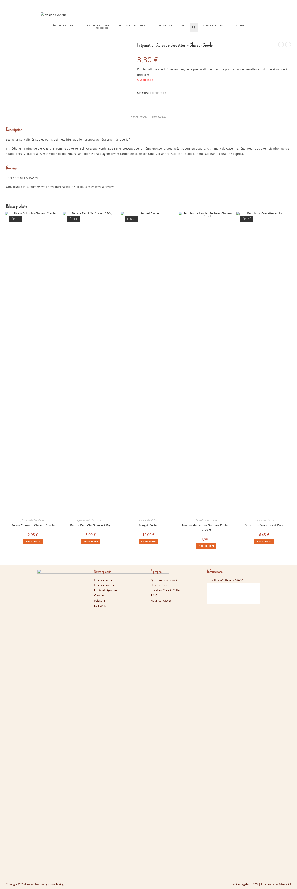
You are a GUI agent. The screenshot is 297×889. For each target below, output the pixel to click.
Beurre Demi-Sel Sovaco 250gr (91, 525)
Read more (33, 541)
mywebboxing (56, 884)
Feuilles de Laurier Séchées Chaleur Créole (206, 527)
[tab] (138, 117)
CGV (255, 884)
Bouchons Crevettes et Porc (264, 525)
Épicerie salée (158, 93)
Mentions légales (240, 884)
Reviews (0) (159, 117)
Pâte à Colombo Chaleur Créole (33, 525)
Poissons (155, 520)
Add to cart (206, 545)
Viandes (271, 520)
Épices (214, 520)
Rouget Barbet (149, 525)
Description (139, 117)
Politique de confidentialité (276, 884)
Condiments (40, 520)
